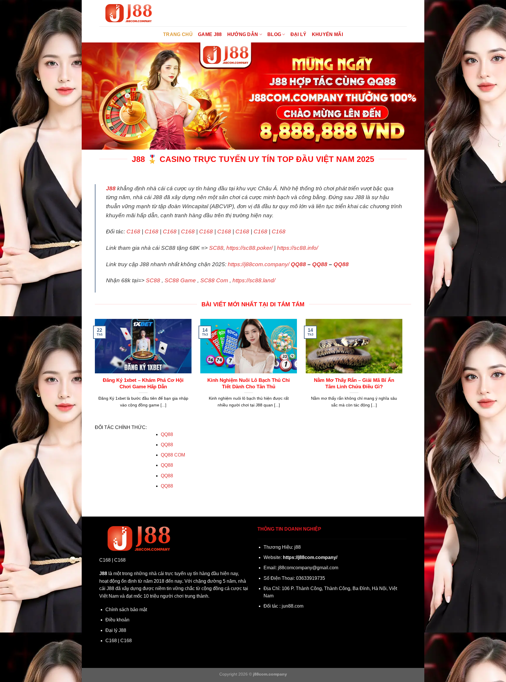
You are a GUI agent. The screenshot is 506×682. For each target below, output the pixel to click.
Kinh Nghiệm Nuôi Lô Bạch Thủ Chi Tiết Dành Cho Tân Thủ (248, 383)
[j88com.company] (128, 13)
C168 (133, 231)
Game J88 (210, 34)
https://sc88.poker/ (249, 248)
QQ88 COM (173, 454)
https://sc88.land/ (254, 280)
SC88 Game (180, 280)
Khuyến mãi (327, 34)
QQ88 (298, 264)
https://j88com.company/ (258, 264)
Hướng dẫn (242, 34)
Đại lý (298, 34)
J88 (111, 188)
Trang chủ (178, 34)
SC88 (216, 248)
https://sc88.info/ (297, 248)
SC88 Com (214, 280)
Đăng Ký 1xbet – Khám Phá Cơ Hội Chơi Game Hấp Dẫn (143, 383)
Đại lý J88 (115, 630)
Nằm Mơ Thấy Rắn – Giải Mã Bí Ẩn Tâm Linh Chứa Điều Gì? (354, 383)
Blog (274, 34)
